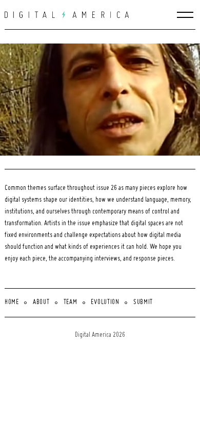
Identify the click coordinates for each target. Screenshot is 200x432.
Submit (143, 302)
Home (12, 302)
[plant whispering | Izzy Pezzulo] (102, 99)
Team (70, 302)
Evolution (105, 302)
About (41, 302)
